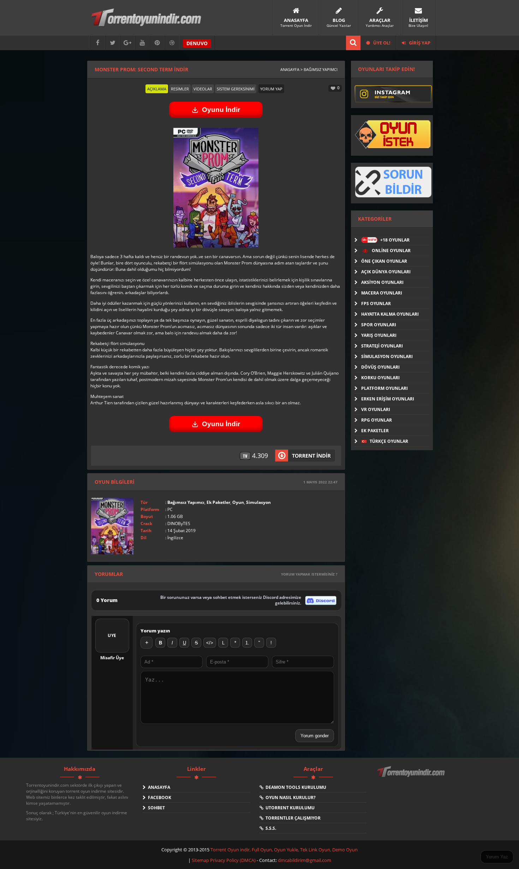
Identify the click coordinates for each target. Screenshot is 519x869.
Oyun (238, 502)
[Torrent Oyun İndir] (411, 776)
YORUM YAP (271, 88)
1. (247, 642)
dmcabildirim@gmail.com (304, 860)
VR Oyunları (375, 409)
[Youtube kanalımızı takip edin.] (142, 43)
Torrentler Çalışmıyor (292, 818)
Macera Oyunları (381, 293)
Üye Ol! (381, 43)
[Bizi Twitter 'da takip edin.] (112, 43)
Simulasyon (258, 502)
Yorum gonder (314, 735)
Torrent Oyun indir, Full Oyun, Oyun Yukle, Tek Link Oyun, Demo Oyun (284, 849)
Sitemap (201, 860)
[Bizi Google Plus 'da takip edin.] (127, 43)
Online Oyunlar (391, 251)
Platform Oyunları (384, 388)
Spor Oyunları (378, 325)
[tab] (156, 88)
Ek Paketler (218, 502)
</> (209, 642)
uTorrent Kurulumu (289, 808)
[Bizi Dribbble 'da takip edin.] (172, 43)
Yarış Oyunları (378, 335)
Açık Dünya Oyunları (386, 272)
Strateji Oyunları (382, 346)
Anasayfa (158, 787)
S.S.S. (269, 828)
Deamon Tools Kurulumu (294, 787)
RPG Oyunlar (376, 420)
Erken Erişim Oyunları (387, 399)
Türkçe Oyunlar (388, 441)
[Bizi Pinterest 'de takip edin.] (157, 43)
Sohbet (155, 808)
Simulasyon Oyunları (387, 356)
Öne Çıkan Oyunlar (384, 261)
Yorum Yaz (497, 856)
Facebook (158, 797)
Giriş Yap (419, 43)
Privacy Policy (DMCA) (233, 860)
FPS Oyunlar (376, 303)
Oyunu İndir (221, 109)
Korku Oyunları (380, 378)
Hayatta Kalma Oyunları (390, 314)
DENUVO (197, 43)
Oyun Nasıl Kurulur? (289, 797)
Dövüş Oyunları (380, 367)
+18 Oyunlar (386, 240)
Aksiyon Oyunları (382, 282)
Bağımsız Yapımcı (185, 502)
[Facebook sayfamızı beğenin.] (97, 43)
